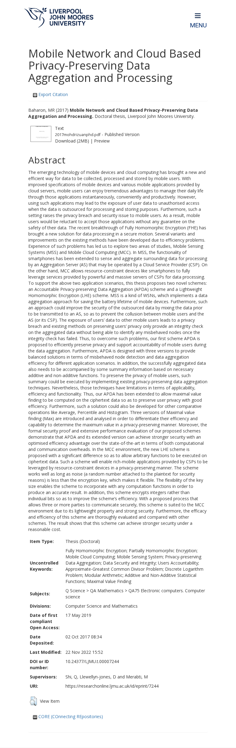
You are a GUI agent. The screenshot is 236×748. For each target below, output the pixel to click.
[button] (33, 701)
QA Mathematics (107, 590)
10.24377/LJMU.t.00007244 (92, 661)
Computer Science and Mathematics (101, 606)
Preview (102, 141)
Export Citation (52, 94)
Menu (198, 25)
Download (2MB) (72, 141)
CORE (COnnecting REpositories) (70, 716)
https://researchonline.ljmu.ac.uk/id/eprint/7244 (112, 686)
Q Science (75, 590)
